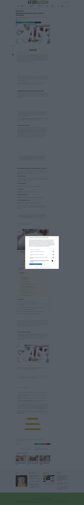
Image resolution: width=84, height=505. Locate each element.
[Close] (57, 238)
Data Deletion (37, 267)
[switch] (53, 251)
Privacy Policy (47, 267)
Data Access (42, 267)
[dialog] (42, 252)
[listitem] (42, 249)
